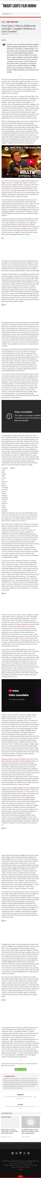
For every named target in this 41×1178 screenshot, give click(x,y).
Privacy (20, 1169)
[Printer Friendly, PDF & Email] (20, 1070)
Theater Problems (14, 640)
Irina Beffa (33, 1165)
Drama (12, 22)
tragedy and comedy (15, 877)
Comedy (8, 22)
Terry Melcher (23, 226)
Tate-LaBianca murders (16, 185)
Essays (16, 22)
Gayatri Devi (5, 34)
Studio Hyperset (9, 1165)
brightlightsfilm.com (32, 1161)
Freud (7, 108)
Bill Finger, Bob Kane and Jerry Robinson (14, 759)
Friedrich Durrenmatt (28, 624)
